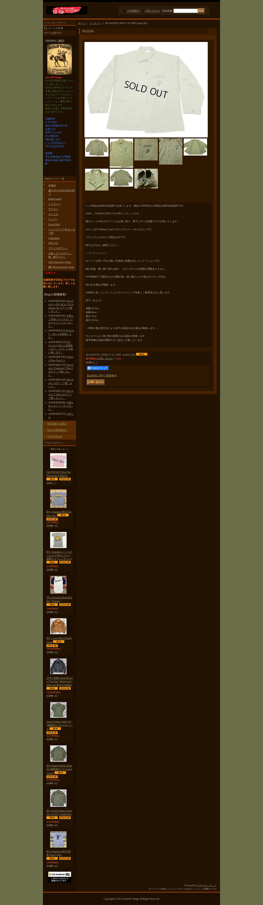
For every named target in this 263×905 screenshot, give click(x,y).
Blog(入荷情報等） (57, 430)
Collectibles (54, 238)
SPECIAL (53, 243)
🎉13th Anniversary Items (61, 267)
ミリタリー (54, 204)
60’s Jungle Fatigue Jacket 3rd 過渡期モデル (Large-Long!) (59, 769)
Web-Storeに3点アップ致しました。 (60, 383)
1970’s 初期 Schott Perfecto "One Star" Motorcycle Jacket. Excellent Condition (59, 682)
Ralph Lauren (54, 198)
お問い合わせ (152, 10)
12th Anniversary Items (59, 262)
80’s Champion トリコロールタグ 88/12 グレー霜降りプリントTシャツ (59, 555)
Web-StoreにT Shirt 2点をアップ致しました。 (60, 395)
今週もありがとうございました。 (61, 406)
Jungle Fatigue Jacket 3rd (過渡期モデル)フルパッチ (59, 725)
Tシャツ (52, 219)
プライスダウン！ (58, 248)
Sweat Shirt (54, 224)
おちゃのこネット (207, 885)
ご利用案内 (133, 10)
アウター (53, 209)
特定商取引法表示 (57, 423)
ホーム (81, 23)
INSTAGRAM (54, 436)
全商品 (52, 185)
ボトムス (53, 214)
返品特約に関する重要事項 (102, 375)
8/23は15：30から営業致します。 (61, 334)
